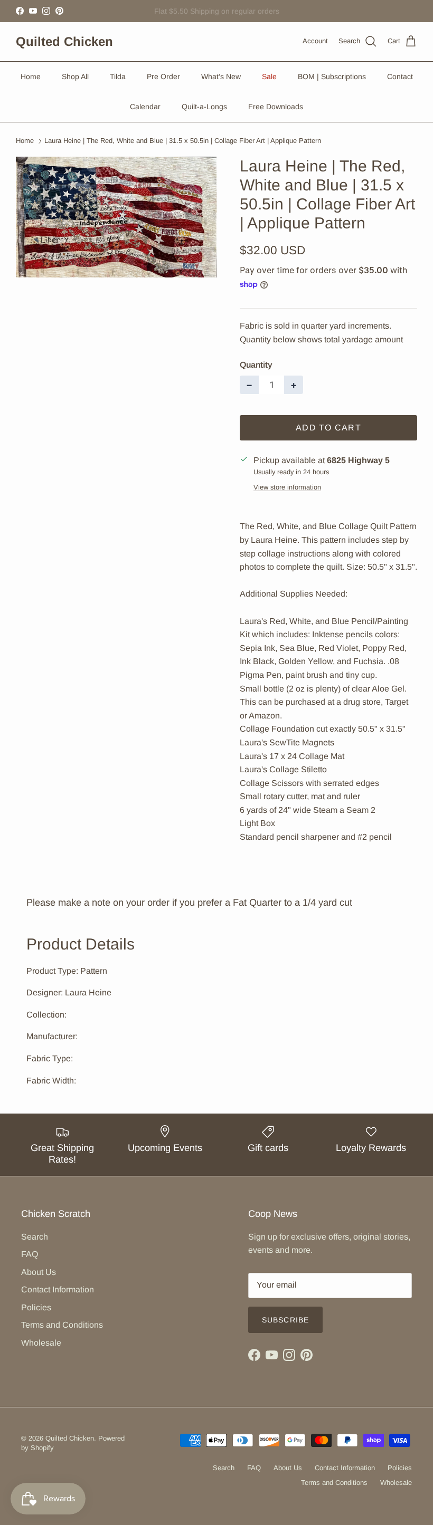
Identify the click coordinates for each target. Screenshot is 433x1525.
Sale (269, 76)
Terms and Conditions (62, 1324)
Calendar (145, 106)
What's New (221, 76)
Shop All (75, 76)
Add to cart (328, 427)
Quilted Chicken (69, 1438)
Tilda (118, 76)
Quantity (256, 364)
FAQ (29, 1254)
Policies (36, 1307)
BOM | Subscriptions (332, 76)
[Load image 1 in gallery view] (116, 217)
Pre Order (163, 76)
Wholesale (41, 1342)
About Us (38, 1272)
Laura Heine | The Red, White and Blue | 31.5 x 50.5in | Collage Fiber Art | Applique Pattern (182, 141)
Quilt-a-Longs (204, 106)
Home (31, 76)
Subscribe (285, 1320)
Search (34, 1236)
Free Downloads (275, 106)
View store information (287, 487)
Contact (400, 76)
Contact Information (57, 1289)
